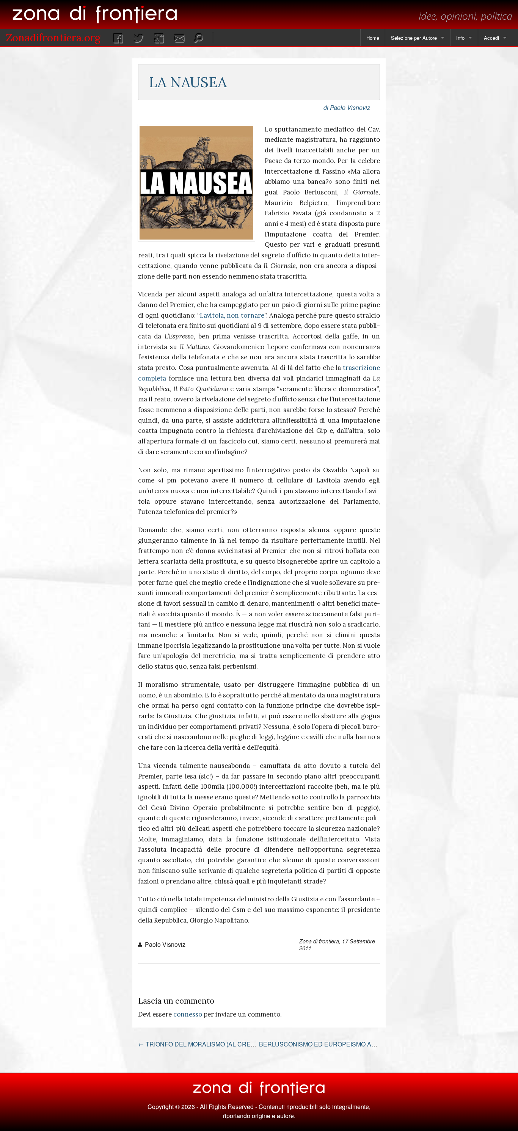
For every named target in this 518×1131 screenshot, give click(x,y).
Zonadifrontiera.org (53, 37)
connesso (187, 1014)
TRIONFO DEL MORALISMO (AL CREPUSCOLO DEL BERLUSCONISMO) (244, 1044)
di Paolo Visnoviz (346, 107)
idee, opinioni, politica (465, 16)
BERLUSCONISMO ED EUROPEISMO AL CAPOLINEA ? (341, 1044)
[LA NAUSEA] (196, 182)
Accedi (491, 37)
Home (372, 37)
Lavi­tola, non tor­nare (232, 315)
